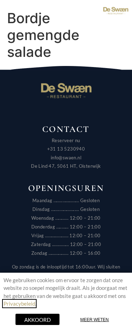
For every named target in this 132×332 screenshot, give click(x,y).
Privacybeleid (19, 303)
